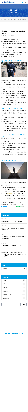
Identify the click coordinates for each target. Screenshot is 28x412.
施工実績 (13, 291)
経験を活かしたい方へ (14, 370)
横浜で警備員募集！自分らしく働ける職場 (12, 221)
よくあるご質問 (14, 378)
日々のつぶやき (13, 294)
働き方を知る (14, 359)
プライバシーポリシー (14, 402)
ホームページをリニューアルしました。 (11, 245)
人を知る (14, 363)
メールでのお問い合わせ (15, 333)
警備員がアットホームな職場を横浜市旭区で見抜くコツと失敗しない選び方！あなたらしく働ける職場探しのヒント (13, 254)
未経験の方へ (14, 367)
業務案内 (14, 347)
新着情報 (13, 287)
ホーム (14, 343)
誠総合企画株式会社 (14, 387)
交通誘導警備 (10, 19)
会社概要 (14, 374)
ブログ (14, 382)
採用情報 (14, 355)
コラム (13, 284)
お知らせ (13, 280)
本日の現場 (13, 298)
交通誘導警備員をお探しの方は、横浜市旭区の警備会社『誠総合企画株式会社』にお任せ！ (14, 401)
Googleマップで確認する (14, 394)
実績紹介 (14, 351)
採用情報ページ (10, 193)
